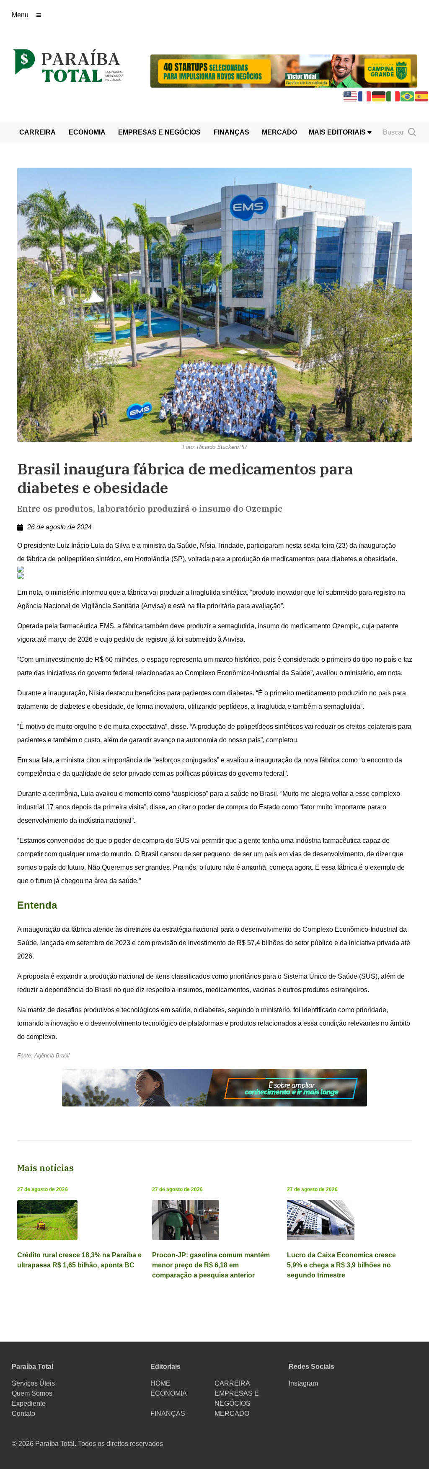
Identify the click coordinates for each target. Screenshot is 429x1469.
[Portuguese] (408, 95)
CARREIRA (37, 132)
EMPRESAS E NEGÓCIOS (159, 132)
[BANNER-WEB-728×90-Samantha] (214, 1087)
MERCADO (279, 132)
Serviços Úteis (33, 1383)
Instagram (303, 1383)
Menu (20, 14)
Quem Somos (32, 1393)
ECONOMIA (87, 132)
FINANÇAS (231, 132)
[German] (379, 95)
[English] (351, 95)
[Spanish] (422, 95)
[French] (365, 95)
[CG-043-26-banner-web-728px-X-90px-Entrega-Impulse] (283, 70)
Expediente (29, 1403)
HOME (160, 1383)
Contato (23, 1413)
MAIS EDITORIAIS (338, 132)
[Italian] (393, 95)
